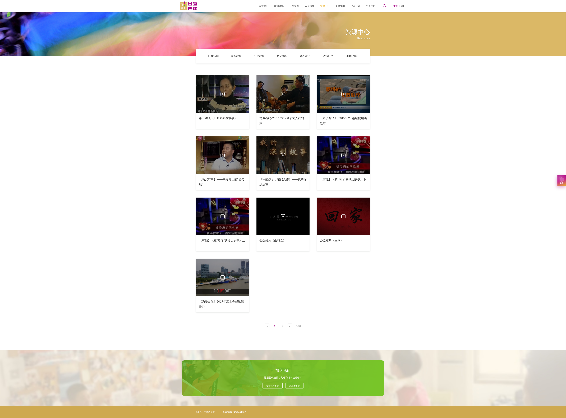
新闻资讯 (279, 6)
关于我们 (263, 6)
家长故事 (236, 55)
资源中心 (325, 6)
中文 (395, 6)
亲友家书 (305, 55)
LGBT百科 (352, 55)
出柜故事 (259, 55)
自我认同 (213, 55)
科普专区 (371, 6)
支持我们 (340, 6)
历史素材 (282, 55)
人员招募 (309, 6)
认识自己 (328, 55)
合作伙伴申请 (272, 385)
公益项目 (294, 6)
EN (402, 6)
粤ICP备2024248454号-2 (234, 412)
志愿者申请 (294, 385)
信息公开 (355, 6)
